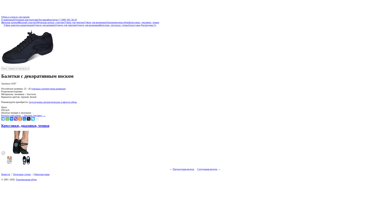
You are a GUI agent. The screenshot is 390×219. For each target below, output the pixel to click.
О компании (7, 19)
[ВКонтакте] (11, 119)
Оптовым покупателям (26, 19)
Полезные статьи (22, 174)
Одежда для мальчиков (88, 25)
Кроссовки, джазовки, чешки (144, 22)
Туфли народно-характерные (19, 25)
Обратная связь (42, 174)
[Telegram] (3, 119)
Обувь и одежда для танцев (15, 17)
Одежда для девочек (65, 25)
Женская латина (9, 22)
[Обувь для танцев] (17, 14)
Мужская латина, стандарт (51, 22)
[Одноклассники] (20, 119)
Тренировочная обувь (117, 22)
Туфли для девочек (74, 22)
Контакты (53, 19)
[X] (28, 119)
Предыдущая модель (183, 169)
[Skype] (33, 119)
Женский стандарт (27, 22)
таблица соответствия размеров (48, 88)
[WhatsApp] (7, 119)
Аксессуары (134, 25)
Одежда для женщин (44, 25)
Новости (5, 174)
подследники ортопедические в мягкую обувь (53, 102)
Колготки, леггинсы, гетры (114, 25)
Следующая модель (207, 169)
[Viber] (16, 119)
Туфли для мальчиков (95, 22)
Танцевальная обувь (26, 179)
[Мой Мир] (24, 119)
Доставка (43, 19)
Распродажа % (148, 25)
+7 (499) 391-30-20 (67, 19)
